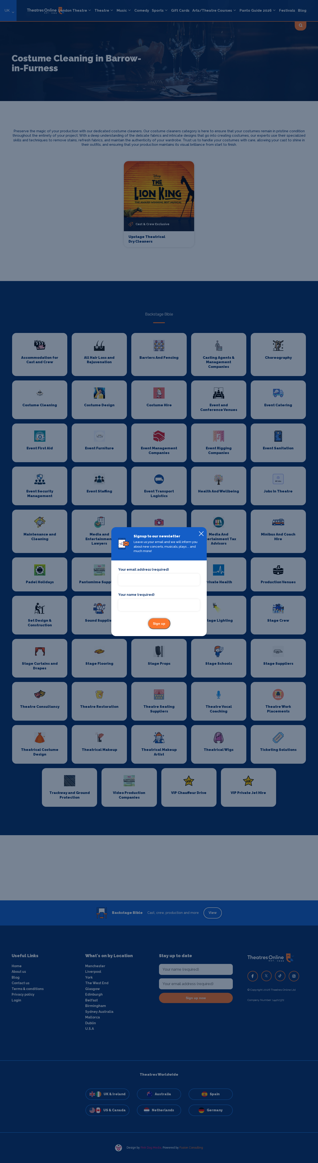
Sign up (159, 623)
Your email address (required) (143, 569)
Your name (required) (136, 595)
